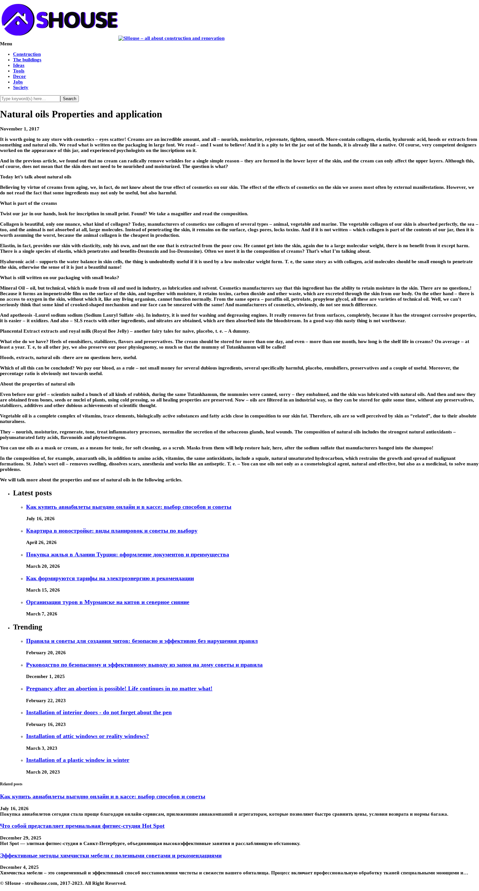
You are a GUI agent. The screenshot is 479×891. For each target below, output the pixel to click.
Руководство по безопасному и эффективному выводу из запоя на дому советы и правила (144, 664)
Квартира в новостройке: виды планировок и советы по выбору (111, 530)
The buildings (27, 59)
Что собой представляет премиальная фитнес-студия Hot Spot (82, 826)
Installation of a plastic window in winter (77, 760)
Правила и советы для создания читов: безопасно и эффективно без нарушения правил (142, 641)
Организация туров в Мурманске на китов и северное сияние (107, 602)
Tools (18, 70)
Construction (27, 54)
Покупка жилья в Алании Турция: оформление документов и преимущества (127, 554)
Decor (19, 76)
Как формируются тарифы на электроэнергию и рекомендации (110, 578)
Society (20, 87)
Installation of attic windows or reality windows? (87, 736)
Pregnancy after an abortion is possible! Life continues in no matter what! (119, 688)
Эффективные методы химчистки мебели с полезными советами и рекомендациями (111, 855)
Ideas (18, 65)
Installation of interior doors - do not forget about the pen (99, 712)
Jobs (18, 81)
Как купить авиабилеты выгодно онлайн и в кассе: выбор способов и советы (128, 507)
